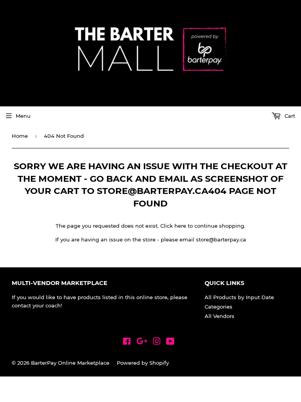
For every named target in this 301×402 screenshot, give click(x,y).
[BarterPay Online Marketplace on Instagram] (157, 342)
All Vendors (219, 316)
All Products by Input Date (239, 297)
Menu (23, 116)
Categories (218, 306)
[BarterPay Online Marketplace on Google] (141, 342)
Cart (289, 116)
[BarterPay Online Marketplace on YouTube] (170, 342)
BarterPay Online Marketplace (70, 363)
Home (20, 136)
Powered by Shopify (143, 363)
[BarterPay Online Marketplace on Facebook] (127, 342)
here (180, 226)
